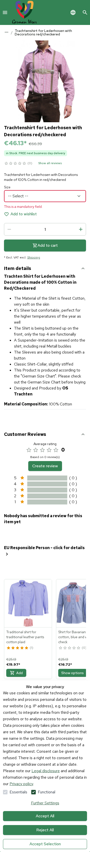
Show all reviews (50, 163)
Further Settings (45, 803)
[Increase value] (81, 229)
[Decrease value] (9, 229)
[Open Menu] (5, 12)
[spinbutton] (45, 229)
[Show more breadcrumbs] (6, 32)
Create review (45, 466)
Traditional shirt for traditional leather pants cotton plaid (25, 637)
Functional (46, 792)
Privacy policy (21, 783)
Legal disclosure (46, 770)
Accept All (45, 816)
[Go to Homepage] (24, 12)
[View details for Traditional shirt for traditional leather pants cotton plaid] (28, 603)
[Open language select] (73, 12)
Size (7, 187)
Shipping (33, 257)
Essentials (18, 792)
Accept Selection (45, 844)
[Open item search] (85, 12)
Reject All (45, 830)
